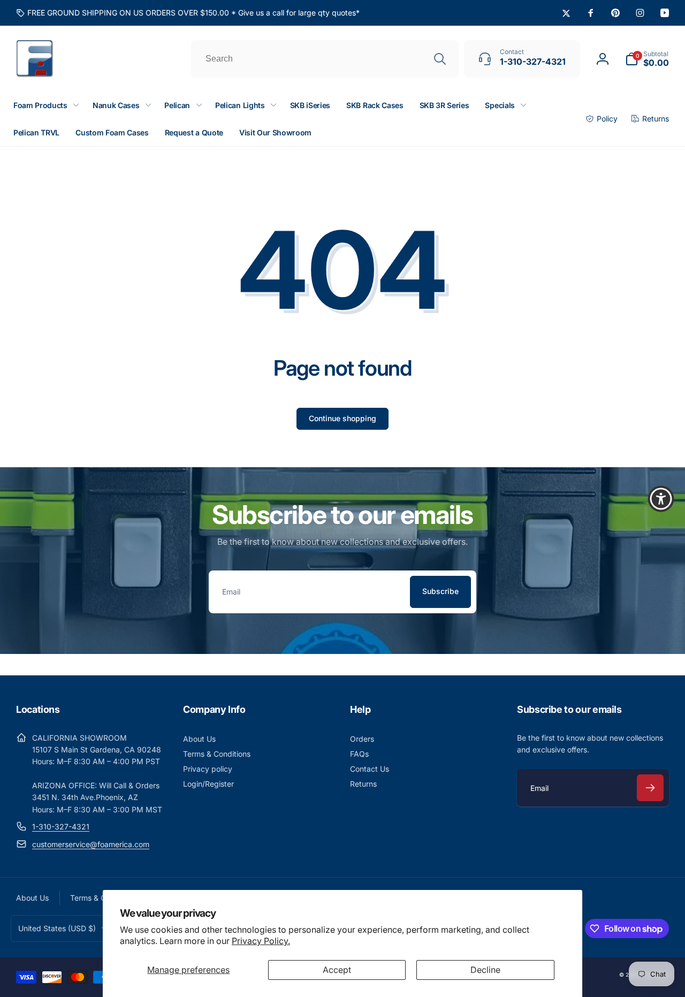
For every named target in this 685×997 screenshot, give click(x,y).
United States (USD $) (57, 928)
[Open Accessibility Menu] (661, 498)
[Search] (440, 59)
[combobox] (325, 59)
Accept (337, 969)
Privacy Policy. (261, 940)
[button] (647, 59)
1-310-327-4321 (60, 826)
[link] (188, 13)
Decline (485, 969)
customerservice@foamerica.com (90, 844)
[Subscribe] (650, 787)
